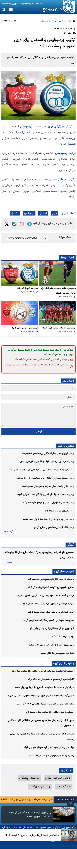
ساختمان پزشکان (29, 778)
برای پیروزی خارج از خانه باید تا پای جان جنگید (51, 645)
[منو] (11, 10)
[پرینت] (69, 33)
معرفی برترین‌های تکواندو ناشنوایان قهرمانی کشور (50, 587)
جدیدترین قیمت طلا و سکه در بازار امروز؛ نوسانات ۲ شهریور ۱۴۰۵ (30, 814)
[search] (3, 9)
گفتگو (70, 545)
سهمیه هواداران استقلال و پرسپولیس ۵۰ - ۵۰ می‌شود (48, 604)
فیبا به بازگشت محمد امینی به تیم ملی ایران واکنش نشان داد (45, 595)
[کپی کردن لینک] (27, 238)
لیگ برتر (20, 132)
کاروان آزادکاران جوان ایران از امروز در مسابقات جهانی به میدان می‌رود (40, 695)
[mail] (74, 33)
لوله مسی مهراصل (40, 786)
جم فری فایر (63, 786)
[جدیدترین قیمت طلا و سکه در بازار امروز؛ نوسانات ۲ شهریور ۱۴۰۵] (63, 814)
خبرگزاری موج (56, 126)
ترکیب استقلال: (67, 179)
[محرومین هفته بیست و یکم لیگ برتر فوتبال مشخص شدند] (57, 273)
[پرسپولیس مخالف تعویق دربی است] (57, 313)
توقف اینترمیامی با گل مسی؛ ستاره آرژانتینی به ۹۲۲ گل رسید (45, 704)
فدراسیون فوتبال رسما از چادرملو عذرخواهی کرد (51, 628)
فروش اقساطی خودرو (58, 778)
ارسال (38, 431)
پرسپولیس (26, 126)
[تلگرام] (29, 224)
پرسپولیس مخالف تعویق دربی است (59, 328)
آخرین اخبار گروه (64, 571)
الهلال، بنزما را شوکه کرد (63, 636)
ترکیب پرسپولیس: (65, 153)
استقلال (71, 144)
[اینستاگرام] (22, 224)
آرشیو (10, 532)
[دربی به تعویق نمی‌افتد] (19, 273)
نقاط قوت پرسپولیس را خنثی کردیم (57, 653)
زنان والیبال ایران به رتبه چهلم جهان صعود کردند (51, 612)
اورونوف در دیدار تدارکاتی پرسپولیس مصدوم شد (51, 579)
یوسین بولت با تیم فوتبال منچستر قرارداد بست (51, 756)
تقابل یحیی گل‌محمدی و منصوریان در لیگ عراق (51, 679)
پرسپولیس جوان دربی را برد (25, 328)
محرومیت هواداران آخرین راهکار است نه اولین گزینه (48, 620)
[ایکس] (7, 224)
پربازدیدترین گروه (63, 663)
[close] (70, 803)
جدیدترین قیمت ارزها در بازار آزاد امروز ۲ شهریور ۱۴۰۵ (32, 835)
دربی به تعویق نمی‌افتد (27, 288)
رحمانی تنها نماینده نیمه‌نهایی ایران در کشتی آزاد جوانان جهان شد (43, 671)
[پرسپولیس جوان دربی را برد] (19, 313)
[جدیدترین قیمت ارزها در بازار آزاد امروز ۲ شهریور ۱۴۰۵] (69, 835)
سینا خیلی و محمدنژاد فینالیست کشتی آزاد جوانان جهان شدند (44, 687)
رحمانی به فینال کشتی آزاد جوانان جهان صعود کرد (50, 712)
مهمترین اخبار (66, 446)
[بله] (14, 224)
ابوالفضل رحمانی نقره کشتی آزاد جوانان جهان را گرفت (48, 747)
